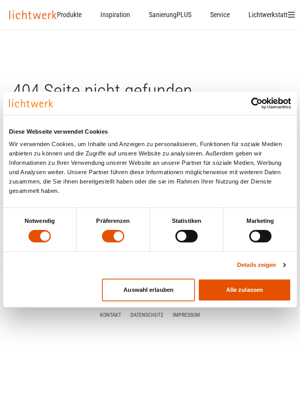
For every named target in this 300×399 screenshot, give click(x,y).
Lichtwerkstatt (268, 15)
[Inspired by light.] (33, 14)
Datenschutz (146, 315)
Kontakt (110, 315)
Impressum (186, 315)
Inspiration (115, 15)
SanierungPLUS (170, 15)
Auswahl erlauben (148, 289)
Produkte (69, 15)
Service (220, 15)
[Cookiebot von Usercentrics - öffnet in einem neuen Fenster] (257, 103)
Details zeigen (256, 264)
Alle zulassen (244, 289)
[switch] (113, 236)
